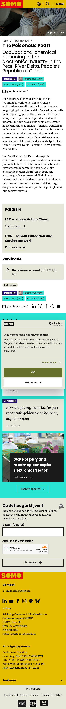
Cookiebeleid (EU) (52, 695)
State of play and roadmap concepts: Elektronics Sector (32, 465)
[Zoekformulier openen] (48, 4)
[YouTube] (11, 601)
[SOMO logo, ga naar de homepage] (11, 4)
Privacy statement (29, 695)
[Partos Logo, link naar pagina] (44, 703)
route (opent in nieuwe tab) (19, 633)
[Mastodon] (31, 601)
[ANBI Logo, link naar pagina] (22, 703)
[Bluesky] (37, 601)
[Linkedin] (4, 601)
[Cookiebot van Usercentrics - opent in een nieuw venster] (49, 324)
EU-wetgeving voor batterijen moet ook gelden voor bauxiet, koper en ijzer (32, 413)
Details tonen (49, 362)
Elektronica (10, 285)
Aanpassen (31, 382)
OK (33, 372)
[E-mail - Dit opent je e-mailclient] (58, 306)
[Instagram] (24, 601)
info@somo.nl (21, 590)
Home (5, 40)
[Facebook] (18, 601)
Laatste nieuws (21, 40)
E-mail (13, 525)
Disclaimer (10, 695)
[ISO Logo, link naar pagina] (33, 703)
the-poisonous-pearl (26, 270)
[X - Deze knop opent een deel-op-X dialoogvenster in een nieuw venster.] (40, 306)
